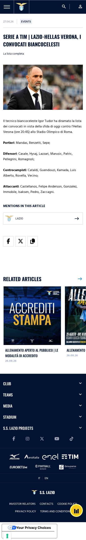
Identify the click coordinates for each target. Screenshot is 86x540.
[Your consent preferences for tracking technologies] (7, 536)
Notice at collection (21, 535)
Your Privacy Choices (33, 528)
